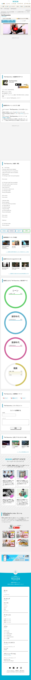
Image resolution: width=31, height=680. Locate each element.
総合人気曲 (6, 602)
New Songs (6, 648)
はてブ (19, 230)
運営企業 (17, 670)
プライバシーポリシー (10, 670)
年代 (5, 609)
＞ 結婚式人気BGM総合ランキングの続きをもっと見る (17, 251)
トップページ (6, 594)
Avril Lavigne (6, 8)
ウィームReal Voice (7, 635)
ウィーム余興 (6, 638)
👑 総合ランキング (22, 18)
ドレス (5, 607)
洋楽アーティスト (7, 622)
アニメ (10, 91)
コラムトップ (6, 630)
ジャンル (5, 606)
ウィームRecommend (8, 633)
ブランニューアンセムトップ (10, 657)
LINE (26, 230)
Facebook (11, 230)
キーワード (6, 610)
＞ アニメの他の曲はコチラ (23, 451)
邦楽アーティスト (7, 620)
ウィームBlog (6, 632)
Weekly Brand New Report (8, 660)
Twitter (4, 230)
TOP (1, 8)
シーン (5, 604)
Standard (5, 649)
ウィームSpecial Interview (9, 636)
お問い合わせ (22, 670)
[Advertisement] (15, 55)
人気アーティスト (7, 619)
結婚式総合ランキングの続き (10, 237)
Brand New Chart (7, 659)
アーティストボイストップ (9, 646)
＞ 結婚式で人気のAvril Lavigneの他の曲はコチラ (19, 273)
